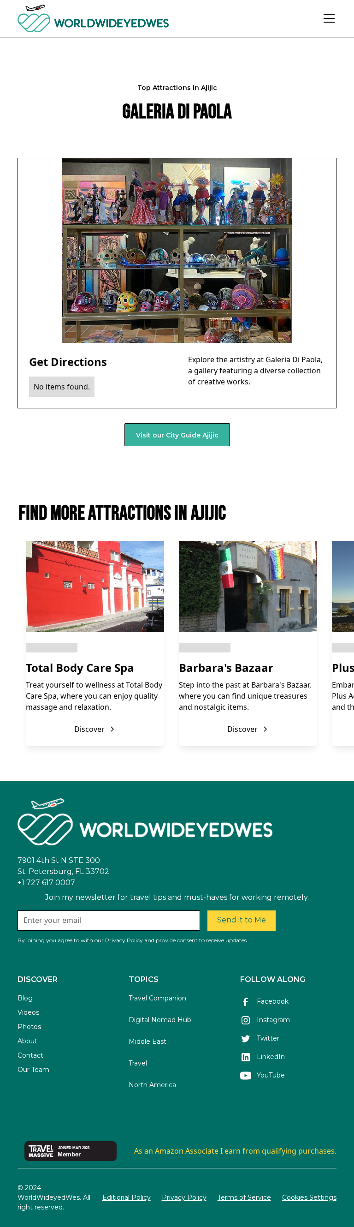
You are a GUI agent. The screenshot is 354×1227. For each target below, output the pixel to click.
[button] (327, 18)
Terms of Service (244, 1197)
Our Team (33, 1069)
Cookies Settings (309, 1197)
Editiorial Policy (126, 1197)
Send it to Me (241, 920)
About (27, 1041)
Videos (28, 1012)
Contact (30, 1055)
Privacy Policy (184, 1197)
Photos (29, 1027)
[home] (118, 18)
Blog (25, 998)
